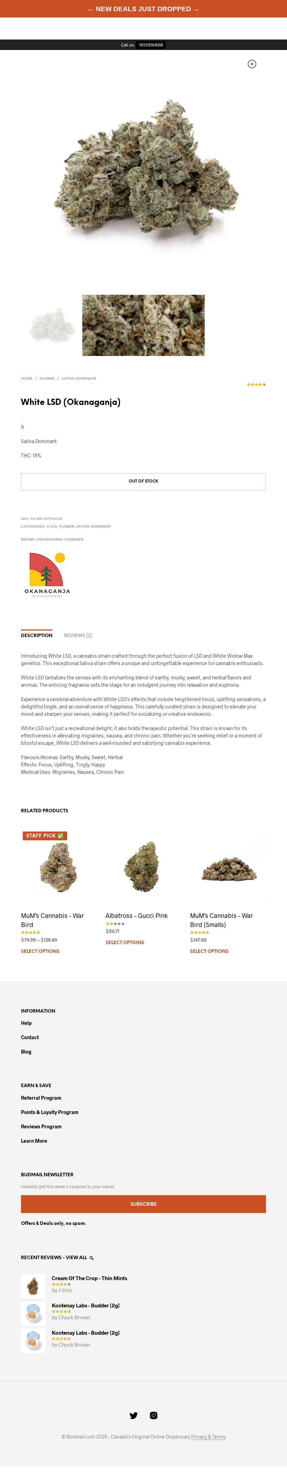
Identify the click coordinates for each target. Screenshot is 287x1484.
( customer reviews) (256, 386)
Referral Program (41, 1098)
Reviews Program (41, 1126)
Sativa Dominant (79, 379)
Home (27, 379)
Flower (47, 379)
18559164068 (151, 44)
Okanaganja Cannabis (60, 540)
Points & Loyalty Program (49, 1112)
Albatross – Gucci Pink (137, 915)
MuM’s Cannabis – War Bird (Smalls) (221, 920)
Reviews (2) (78, 636)
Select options (40, 951)
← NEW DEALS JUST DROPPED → (144, 9)
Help (26, 1023)
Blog (26, 1052)
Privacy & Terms (208, 1437)
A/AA (52, 527)
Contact (30, 1037)
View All (77, 1258)
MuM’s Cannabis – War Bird (52, 920)
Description (36, 636)
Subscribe (144, 1204)
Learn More (34, 1141)
